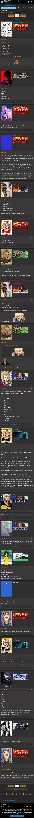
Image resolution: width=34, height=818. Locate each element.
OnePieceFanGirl (18, 522)
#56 (32, 628)
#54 (32, 568)
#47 (32, 267)
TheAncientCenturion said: (9, 345)
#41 (32, 39)
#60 (32, 766)
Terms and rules (12, 807)
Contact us (4, 807)
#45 (32, 199)
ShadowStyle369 (18, 22)
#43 (32, 123)
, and (12, 424)
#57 (32, 655)
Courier (15, 221)
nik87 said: (4, 42)
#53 (32, 538)
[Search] (31, 2)
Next (22, 15)
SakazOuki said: (6, 303)
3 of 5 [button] (17, 15)
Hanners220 (16, 135)
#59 (32, 738)
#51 (32, 446)
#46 (32, 237)
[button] (2, 2)
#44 (32, 152)
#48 (32, 299)
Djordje (4, 12)
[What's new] (28, 2)
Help (27, 807)
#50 (32, 388)
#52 (32, 511)
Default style (5, 804)
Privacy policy (21, 807)
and (8, 245)
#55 (32, 599)
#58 (32, 689)
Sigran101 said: (6, 659)
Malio (14, 722)
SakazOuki (16, 250)
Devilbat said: (5, 769)
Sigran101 (16, 611)
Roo (14, 71)
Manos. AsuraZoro (18, 673)
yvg (14, 494)
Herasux (15, 372)
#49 (32, 342)
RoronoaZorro (17, 106)
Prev (11, 15)
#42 (32, 88)
